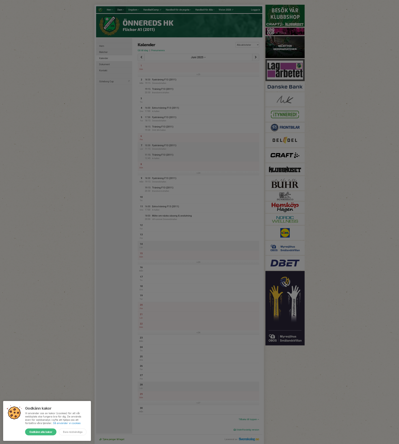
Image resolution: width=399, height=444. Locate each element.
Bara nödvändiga (72, 431)
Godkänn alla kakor (40, 431)
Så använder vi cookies (67, 423)
